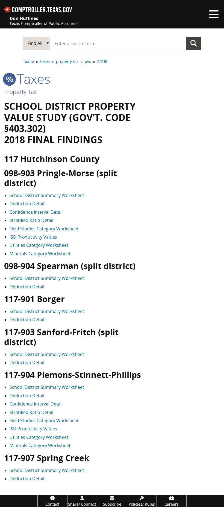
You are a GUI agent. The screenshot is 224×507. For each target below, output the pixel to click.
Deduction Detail (27, 204)
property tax (67, 61)
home (28, 61)
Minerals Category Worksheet (40, 254)
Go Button (193, 43)
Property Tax (20, 91)
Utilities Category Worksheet (39, 245)
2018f (102, 61)
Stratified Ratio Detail (31, 220)
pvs (88, 61)
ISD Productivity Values (33, 237)
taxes (45, 61)
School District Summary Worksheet (47, 195)
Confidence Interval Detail (36, 212)
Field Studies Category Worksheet (44, 229)
